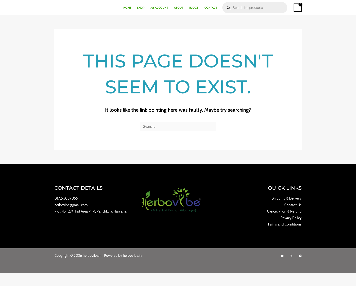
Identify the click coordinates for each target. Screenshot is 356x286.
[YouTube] (282, 256)
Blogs (194, 7)
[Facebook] (300, 256)
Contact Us (293, 205)
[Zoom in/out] (2, 277)
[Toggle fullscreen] (7, 277)
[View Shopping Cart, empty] (298, 7)
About (179, 7)
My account (159, 7)
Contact (210, 7)
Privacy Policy (291, 218)
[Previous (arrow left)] (2, 284)
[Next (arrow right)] (7, 284)
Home (127, 7)
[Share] (12, 277)
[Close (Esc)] (17, 277)
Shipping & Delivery (287, 198)
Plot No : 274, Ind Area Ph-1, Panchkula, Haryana (90, 211)
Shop (141, 7)
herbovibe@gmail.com (71, 205)
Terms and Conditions (284, 224)
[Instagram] (291, 256)
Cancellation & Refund (284, 211)
